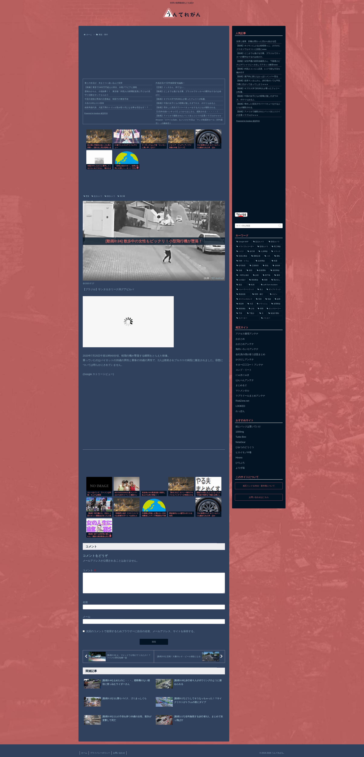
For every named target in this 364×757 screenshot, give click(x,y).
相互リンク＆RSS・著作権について (259, 486)
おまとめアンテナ (245, 344)
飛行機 (122, 196)
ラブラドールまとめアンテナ (250, 395)
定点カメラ (98, 196)
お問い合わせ (119, 753)
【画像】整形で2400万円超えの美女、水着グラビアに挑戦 (111, 87)
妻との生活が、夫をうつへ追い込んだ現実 (103, 83)
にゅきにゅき (242, 375)
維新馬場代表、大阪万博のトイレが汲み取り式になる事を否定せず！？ (116, 107)
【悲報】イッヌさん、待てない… (170, 87)
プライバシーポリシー (100, 753)
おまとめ (240, 339)
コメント (89, 570)
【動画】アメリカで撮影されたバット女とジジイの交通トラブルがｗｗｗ (188, 115)
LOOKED (240, 406)
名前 (85, 602)
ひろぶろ (240, 463)
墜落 (87, 196)
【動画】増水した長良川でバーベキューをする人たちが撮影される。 (186, 107)
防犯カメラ (111, 196)
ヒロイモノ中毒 (244, 452)
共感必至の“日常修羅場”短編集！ (170, 83)
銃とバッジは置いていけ (248, 426)
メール (86, 616)
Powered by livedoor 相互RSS (96, 113)
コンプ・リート (244, 370)
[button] (279, 225)
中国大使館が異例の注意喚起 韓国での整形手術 (106, 99)
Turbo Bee (241, 437)
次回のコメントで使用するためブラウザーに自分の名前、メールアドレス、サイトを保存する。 (141, 631)
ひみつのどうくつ (245, 447)
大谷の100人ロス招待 (94, 103)
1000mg (240, 432)
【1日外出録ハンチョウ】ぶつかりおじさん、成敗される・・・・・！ (187, 111)
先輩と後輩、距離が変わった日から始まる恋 (256, 41)
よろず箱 (240, 468)
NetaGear (240, 442)
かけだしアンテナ (245, 359)
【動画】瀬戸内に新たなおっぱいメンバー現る (257, 76)
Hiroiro (239, 457)
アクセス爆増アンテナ (247, 333)
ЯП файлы (217, 278)
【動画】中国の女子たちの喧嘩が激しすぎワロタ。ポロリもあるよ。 (186, 103)
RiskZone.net (242, 401)
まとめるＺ (241, 385)
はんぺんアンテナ (245, 380)
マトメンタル (242, 390)
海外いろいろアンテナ (247, 349)
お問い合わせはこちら (259, 497)
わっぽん (240, 411)
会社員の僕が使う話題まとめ (250, 354)
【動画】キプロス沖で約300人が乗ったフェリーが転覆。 (181, 99)
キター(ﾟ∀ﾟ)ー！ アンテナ (249, 365)
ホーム (84, 753)
